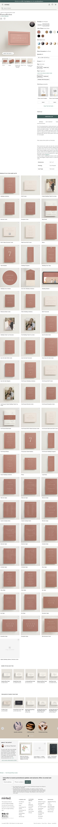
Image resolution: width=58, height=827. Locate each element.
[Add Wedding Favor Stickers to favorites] (18, 269)
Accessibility (54, 823)
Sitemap (49, 823)
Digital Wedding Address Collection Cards (9, 659)
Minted (1, 772)
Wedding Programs (25, 265)
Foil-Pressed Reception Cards (48, 404)
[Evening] (39, 36)
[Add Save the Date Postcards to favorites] (39, 338)
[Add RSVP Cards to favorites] (39, 176)
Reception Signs (45, 613)
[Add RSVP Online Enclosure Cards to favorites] (18, 223)
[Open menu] (2, 4)
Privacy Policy (44, 823)
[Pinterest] (4, 813)
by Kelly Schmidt (4, 682)
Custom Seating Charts (5, 520)
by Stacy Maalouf (40, 712)
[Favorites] (52, 4)
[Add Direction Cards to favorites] (18, 200)
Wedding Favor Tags (46, 265)
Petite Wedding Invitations (26, 311)
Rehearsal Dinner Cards (5, 311)
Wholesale (40, 816)
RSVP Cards (23, 196)
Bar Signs (44, 590)
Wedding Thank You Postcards (7, 334)
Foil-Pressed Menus (5, 451)
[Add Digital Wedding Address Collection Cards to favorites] (18, 640)
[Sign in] (49, 4)
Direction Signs (45, 520)
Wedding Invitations (5, 196)
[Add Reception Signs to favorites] (18, 617)
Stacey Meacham (4, 16)
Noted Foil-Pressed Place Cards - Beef (29, 710)
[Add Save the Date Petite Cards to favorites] (18, 338)
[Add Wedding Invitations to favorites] (18, 176)
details (41, 121)
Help (29, 802)
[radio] (39, 25)
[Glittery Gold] (39, 47)
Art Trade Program (42, 806)
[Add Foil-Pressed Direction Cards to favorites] (39, 384)
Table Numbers (4, 265)
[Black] (42, 43)
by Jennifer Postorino (17, 682)
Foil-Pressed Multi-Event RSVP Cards (50, 428)
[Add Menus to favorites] (39, 455)
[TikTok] (6, 813)
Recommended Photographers (51, 807)
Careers (20, 803)
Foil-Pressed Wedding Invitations (28, 381)
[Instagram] (7, 813)
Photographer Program (41, 804)
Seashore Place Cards (5, 681)
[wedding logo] (7, 4)
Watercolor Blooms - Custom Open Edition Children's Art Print (24, 758)
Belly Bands (44, 219)
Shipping (30, 807)
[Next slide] (34, 61)
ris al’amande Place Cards (30, 681)
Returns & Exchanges (31, 805)
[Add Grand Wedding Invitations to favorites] (18, 455)
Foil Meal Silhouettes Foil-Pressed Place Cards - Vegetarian (42, 710)
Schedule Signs (45, 543)
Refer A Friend (51, 809)
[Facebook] (2, 813)
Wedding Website (45, 288)
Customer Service (31, 800)
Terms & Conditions (37, 823)
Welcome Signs (4, 497)
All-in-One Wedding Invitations (27, 288)
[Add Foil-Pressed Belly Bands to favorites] (18, 409)
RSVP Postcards (45, 311)
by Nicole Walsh (4, 710)
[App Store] (8, 816)
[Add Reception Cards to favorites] (39, 200)
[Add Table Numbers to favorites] (18, 246)
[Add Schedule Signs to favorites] (18, 547)
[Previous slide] (1, 61)
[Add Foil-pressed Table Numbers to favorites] (39, 432)
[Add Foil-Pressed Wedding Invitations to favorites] (39, 361)
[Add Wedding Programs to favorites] (39, 246)
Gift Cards (31, 809)
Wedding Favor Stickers (6, 288)
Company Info (22, 799)
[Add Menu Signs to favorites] (18, 570)
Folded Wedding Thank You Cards (49, 196)
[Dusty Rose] (39, 32)
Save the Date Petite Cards (6, 357)
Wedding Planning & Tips (52, 802)
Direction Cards (4, 219)
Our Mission (21, 801)
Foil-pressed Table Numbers (27, 451)
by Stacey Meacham (41, 682)
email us (47, 154)
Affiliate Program (42, 801)
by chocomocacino (28, 682)
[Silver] (50, 43)
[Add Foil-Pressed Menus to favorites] (18, 432)
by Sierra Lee (27, 712)
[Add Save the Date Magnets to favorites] (18, 361)
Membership (50, 811)
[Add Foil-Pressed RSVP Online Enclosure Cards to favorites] (39, 409)
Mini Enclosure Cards (46, 636)
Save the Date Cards (46, 334)
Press (20, 805)
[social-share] (1, 18)
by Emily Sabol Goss (17, 710)
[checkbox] (43, 102)
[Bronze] (46, 43)
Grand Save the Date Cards (47, 357)
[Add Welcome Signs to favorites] (18, 478)
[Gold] (54, 43)
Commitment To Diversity (22, 811)
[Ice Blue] (39, 43)
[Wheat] (46, 32)
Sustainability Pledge (22, 814)
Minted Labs (21, 816)
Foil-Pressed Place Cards (11, 772)
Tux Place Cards (4, 709)
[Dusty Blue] (50, 32)
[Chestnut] (42, 36)
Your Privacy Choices (31, 812)
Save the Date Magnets (5, 381)
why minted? (49, 121)
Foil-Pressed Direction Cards (27, 404)
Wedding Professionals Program (41, 813)
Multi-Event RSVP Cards (26, 242)
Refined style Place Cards (42, 681)
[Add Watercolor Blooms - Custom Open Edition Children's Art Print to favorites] (31, 743)
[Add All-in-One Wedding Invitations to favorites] (39, 269)
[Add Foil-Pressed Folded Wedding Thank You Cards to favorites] (18, 384)
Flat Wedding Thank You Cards (27, 334)
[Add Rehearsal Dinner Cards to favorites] (18, 292)
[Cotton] (42, 32)
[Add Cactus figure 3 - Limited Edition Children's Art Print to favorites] (45, 743)
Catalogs (50, 805)
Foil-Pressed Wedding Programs (49, 451)
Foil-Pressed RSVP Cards (47, 381)
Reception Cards (24, 219)
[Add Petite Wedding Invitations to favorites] (39, 292)
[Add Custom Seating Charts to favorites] (18, 501)
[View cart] (55, 4)
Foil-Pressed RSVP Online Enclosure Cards (30, 428)
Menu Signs (44, 567)
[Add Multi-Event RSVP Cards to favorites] (39, 223)
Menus (43, 242)
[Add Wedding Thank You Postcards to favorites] (18, 315)
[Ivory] (54, 32)
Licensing (40, 818)
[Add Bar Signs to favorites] (18, 593)
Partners (40, 799)
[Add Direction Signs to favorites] (18, 524)
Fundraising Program (40, 809)
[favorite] (4, 18)
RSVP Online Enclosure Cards (7, 242)
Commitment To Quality (22, 807)
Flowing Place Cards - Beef (18, 709)
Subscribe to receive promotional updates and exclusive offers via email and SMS (27, 778)
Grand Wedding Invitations (6, 474)
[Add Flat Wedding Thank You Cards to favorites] (39, 315)
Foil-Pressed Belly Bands (6, 428)
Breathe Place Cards (17, 681)
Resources (50, 799)
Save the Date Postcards (26, 357)
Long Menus (44, 474)
